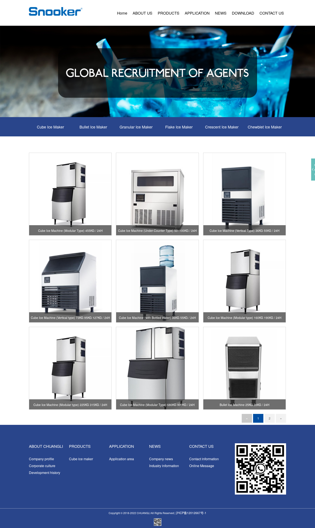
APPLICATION (197, 13)
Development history (44, 472)
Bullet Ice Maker (93, 127)
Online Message (201, 465)
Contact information (204, 458)
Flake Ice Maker (179, 127)
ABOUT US (142, 13)
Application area (121, 458)
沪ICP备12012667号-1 (191, 513)
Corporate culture (42, 465)
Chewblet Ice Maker (265, 127)
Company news (161, 458)
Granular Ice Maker (136, 127)
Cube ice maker (81, 458)
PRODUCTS (168, 13)
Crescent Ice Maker (221, 127)
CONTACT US (272, 13)
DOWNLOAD (243, 13)
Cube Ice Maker (50, 127)
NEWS (220, 13)
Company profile (41, 458)
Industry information (164, 465)
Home (122, 13)
